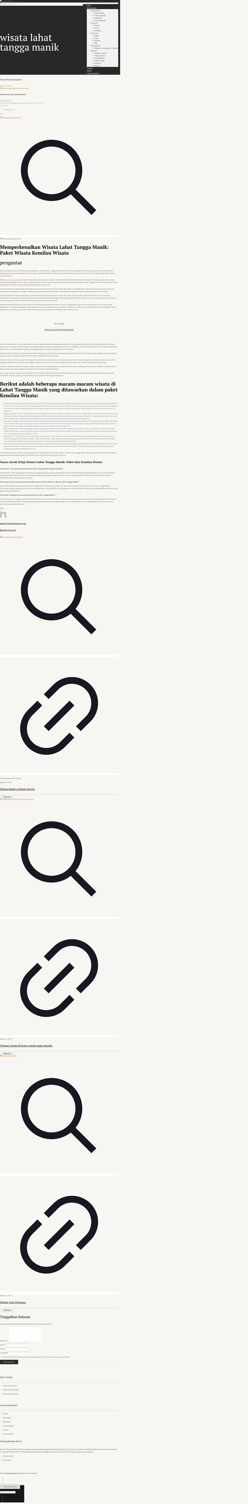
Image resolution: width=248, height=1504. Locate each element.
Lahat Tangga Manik (13, 280)
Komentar (4, 1341)
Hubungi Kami (8, 1456)
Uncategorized (9, 109)
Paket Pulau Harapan (10, 1394)
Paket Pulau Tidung (10, 1386)
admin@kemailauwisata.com (20, 103)
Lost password (8, 1434)
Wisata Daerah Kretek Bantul (59, 329)
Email (2, 1349)
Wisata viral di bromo (13, 1302)
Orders (5, 1413)
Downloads (7, 1418)
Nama (3, 1345)
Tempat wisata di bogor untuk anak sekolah (26, 1045)
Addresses (6, 1422)
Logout (5, 1430)
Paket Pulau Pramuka (11, 1390)
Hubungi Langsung (10, 1486)
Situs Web (3, 1353)
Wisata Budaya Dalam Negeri (17, 789)
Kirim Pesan (7, 1460)
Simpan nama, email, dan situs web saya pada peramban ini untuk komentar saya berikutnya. (36, 1357)
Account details (8, 1426)
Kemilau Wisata (12, 1473)
